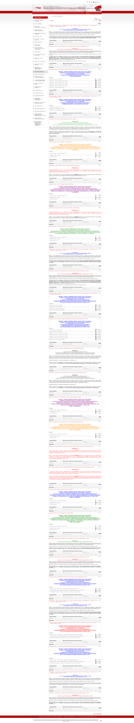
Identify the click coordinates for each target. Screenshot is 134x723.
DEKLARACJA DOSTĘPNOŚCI (40, 108)
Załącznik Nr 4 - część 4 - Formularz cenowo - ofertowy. (58, 85)
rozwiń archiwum (96, 713)
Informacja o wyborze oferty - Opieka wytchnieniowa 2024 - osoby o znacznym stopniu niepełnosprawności (68, 372)
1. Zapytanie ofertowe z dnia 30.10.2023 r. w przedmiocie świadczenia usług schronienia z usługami (65, 634)
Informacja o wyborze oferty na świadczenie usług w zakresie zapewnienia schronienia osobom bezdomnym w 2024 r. (69, 556)
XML (99, 69)
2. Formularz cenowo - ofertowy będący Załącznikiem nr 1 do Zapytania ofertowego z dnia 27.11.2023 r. (66, 590)
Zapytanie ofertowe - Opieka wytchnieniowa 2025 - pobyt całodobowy (62, 184)
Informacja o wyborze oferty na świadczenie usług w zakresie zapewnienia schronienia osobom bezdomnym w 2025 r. (69, 270)
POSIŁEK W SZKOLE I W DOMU (39, 84)
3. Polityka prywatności (53, 156)
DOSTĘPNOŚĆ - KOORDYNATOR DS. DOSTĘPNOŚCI (38, 99)
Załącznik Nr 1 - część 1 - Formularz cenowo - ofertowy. (58, 80)
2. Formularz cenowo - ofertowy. (54, 155)
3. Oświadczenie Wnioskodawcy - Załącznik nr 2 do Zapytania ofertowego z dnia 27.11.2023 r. (64, 591)
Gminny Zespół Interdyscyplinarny (38, 45)
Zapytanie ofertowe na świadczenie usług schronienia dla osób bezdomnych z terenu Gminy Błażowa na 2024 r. (68, 576)
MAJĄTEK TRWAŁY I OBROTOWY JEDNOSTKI (39, 30)
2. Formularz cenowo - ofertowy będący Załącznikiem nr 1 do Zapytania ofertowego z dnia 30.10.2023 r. (66, 661)
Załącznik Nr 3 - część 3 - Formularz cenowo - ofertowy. (58, 336)
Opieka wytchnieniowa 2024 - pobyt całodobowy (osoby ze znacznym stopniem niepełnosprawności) (67, 421)
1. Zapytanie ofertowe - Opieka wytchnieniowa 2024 (58, 500)
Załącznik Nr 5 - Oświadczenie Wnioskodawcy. (57, 87)
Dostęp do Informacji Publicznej (40, 61)
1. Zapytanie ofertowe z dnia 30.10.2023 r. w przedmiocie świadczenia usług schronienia (63, 659)
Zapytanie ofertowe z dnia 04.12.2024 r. (56, 306)
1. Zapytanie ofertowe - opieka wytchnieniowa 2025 (57, 153)
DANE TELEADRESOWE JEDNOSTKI (39, 21)
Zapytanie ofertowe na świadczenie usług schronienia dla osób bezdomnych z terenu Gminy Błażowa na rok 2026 (69, 69)
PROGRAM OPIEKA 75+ (39, 90)
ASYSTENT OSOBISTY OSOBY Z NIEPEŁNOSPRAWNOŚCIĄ (40, 80)
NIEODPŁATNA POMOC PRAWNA (39, 64)
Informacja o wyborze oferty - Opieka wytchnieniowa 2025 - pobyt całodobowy (63, 118)
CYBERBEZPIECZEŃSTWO (39, 95)
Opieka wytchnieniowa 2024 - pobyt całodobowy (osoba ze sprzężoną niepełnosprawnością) (65, 396)
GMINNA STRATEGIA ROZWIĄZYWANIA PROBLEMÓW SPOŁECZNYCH (40, 115)
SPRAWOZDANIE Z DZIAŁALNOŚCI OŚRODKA (39, 118)
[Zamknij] (101, 720)
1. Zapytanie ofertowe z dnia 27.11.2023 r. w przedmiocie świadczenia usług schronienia (63, 588)
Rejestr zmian (51, 44)
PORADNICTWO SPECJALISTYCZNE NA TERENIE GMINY (39, 68)
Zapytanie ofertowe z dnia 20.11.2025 (55, 79)
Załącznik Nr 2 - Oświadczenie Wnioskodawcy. (57, 110)
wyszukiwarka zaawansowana (93, 11)
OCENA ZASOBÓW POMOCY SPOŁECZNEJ (40, 55)
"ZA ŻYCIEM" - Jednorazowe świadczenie (39, 39)
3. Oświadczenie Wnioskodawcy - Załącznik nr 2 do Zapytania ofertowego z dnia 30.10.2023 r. (64, 637)
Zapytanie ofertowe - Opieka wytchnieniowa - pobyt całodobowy (61, 141)
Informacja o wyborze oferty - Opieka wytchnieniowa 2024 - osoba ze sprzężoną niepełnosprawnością (67, 348)
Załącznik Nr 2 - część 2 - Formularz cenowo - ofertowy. (58, 82)
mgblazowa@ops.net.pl (91, 716)
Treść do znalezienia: (91, 8)
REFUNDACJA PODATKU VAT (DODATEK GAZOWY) (40, 103)
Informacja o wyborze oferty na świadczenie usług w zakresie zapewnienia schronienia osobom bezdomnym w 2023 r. (69, 692)
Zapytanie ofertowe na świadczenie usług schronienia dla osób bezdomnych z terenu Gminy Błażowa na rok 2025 (69, 318)
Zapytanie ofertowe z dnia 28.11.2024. (55, 329)
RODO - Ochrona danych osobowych (39, 58)
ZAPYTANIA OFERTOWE (39, 71)
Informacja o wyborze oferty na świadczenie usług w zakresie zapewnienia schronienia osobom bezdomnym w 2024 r (69, 538)
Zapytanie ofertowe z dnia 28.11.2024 (55, 331)
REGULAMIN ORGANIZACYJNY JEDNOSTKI (40, 27)
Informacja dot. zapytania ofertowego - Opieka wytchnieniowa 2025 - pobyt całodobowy (64, 165)
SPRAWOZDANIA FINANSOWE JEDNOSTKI (40, 34)
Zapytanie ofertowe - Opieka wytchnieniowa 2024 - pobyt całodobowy (62, 489)
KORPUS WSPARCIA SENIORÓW (38, 87)
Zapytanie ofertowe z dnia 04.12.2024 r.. (56, 305)
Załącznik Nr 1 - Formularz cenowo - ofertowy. (57, 108)
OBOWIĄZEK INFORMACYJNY (40, 111)
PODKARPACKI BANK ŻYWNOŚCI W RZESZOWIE (39, 77)
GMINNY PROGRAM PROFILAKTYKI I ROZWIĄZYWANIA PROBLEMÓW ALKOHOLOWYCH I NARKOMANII (38, 123)
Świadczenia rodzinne (38, 36)
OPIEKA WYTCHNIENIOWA (39, 74)
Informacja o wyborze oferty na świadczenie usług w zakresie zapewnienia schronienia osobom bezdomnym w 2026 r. (69, 46)
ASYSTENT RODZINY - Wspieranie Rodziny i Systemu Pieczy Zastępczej (40, 48)
